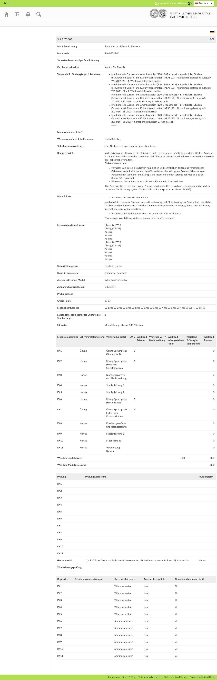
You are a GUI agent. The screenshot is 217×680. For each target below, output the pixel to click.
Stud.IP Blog (128, 677)
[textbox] (204, 3)
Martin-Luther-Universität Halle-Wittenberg (180, 13)
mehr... (114, 125)
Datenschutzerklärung (175, 677)
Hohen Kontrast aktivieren (173, 3)
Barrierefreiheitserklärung (203, 677)
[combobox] (203, 3)
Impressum (114, 677)
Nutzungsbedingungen (149, 677)
